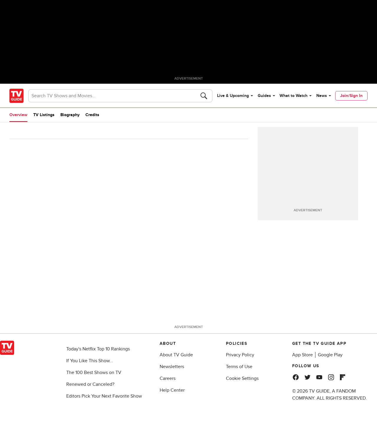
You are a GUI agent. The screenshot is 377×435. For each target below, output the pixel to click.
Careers (168, 378)
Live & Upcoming (233, 95)
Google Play (330, 355)
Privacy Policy (240, 355)
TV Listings (43, 114)
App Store (302, 355)
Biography (70, 114)
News (321, 95)
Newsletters (172, 367)
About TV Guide (176, 355)
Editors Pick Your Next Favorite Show (104, 396)
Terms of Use (239, 367)
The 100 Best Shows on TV (93, 372)
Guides (264, 95)
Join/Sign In (351, 95)
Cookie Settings (242, 378)
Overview (18, 114)
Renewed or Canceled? (90, 384)
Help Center (172, 390)
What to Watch (293, 95)
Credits (92, 114)
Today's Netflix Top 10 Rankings (98, 349)
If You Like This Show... (89, 361)
